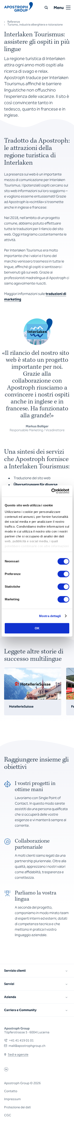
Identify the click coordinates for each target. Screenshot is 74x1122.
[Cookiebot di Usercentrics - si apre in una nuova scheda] (52, 491)
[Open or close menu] (68, 7)
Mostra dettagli (50, 616)
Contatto (10, 1091)
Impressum (12, 1099)
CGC (7, 1115)
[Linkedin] (6, 1070)
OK (37, 628)
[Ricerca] (46, 7)
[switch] (63, 574)
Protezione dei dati (17, 1107)
